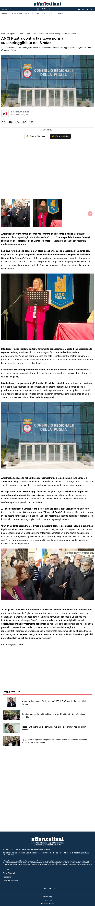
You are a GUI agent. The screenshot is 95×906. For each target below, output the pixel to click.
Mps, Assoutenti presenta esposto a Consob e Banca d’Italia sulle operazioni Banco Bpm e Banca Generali (55, 741)
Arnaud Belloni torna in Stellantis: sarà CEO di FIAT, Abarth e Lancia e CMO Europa (54, 702)
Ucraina (44, 14)
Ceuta (51, 14)
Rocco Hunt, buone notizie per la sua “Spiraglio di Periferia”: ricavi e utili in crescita (54, 728)
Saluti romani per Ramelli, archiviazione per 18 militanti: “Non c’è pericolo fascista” (53, 715)
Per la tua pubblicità (10, 881)
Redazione (7, 877)
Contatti (6, 869)
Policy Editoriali (9, 873)
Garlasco (60, 14)
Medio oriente (17, 14)
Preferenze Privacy (47, 904)
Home (3, 34)
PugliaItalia (13, 34)
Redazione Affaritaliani (20, 112)
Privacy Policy (47, 897)
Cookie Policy (47, 900)
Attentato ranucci (32, 14)
